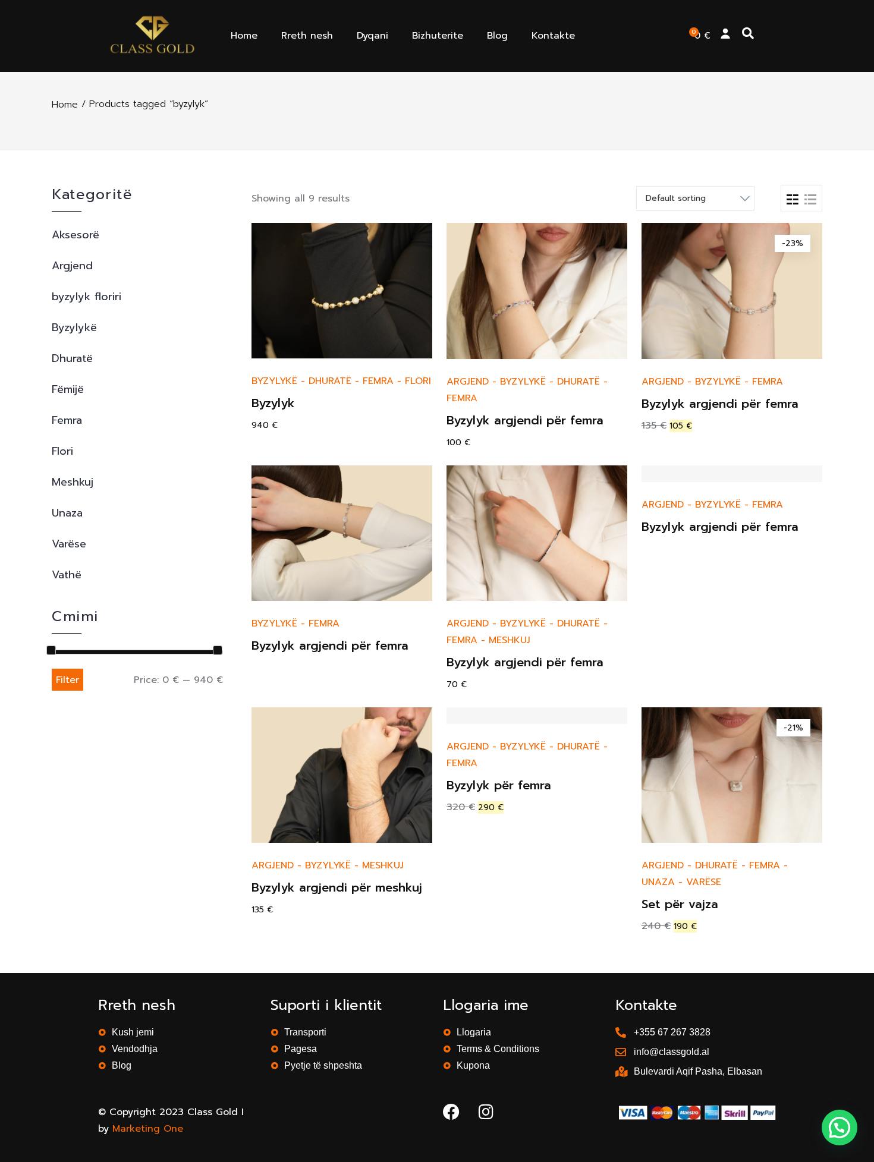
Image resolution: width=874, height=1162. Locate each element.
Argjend (72, 265)
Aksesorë (75, 234)
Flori (62, 451)
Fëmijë (68, 389)
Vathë (66, 574)
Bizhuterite (437, 36)
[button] (748, 33)
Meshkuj (72, 482)
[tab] (792, 198)
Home (244, 36)
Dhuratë (72, 358)
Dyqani (372, 36)
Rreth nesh (307, 36)
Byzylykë (74, 327)
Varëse (69, 544)
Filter (67, 680)
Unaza (67, 513)
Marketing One (147, 1129)
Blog (497, 36)
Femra (67, 420)
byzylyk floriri (86, 296)
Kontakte (553, 36)
